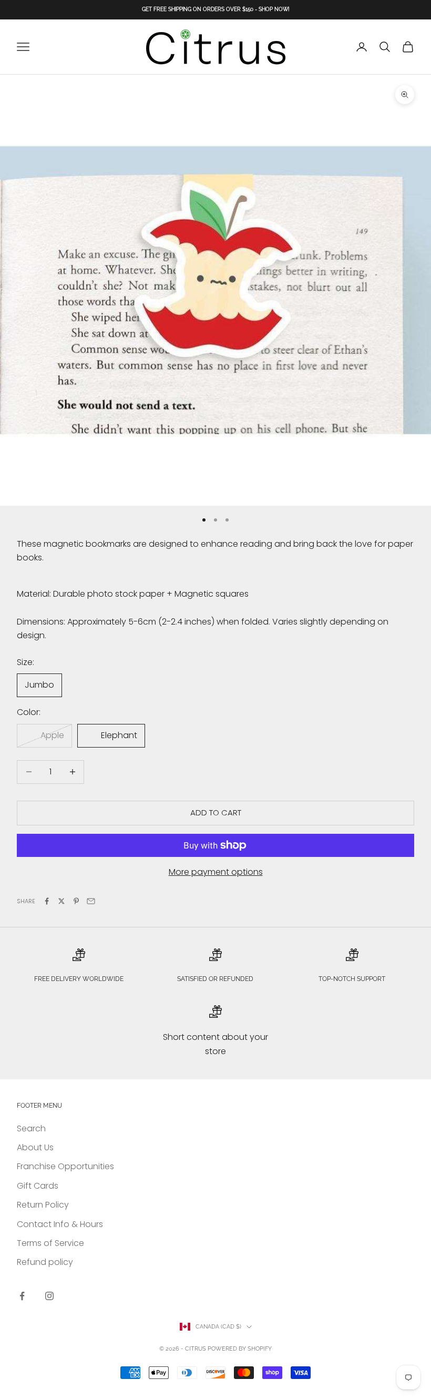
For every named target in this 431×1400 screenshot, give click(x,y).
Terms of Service (50, 1243)
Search (31, 1128)
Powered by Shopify (240, 1348)
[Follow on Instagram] (49, 1296)
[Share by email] (91, 901)
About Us (35, 1147)
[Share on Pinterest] (76, 901)
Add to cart (215, 812)
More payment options (216, 872)
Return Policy (43, 1205)
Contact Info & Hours (60, 1224)
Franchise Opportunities (65, 1166)
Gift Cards (37, 1186)
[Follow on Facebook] (22, 1296)
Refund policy (45, 1262)
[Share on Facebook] (47, 901)
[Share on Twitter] (61, 901)
